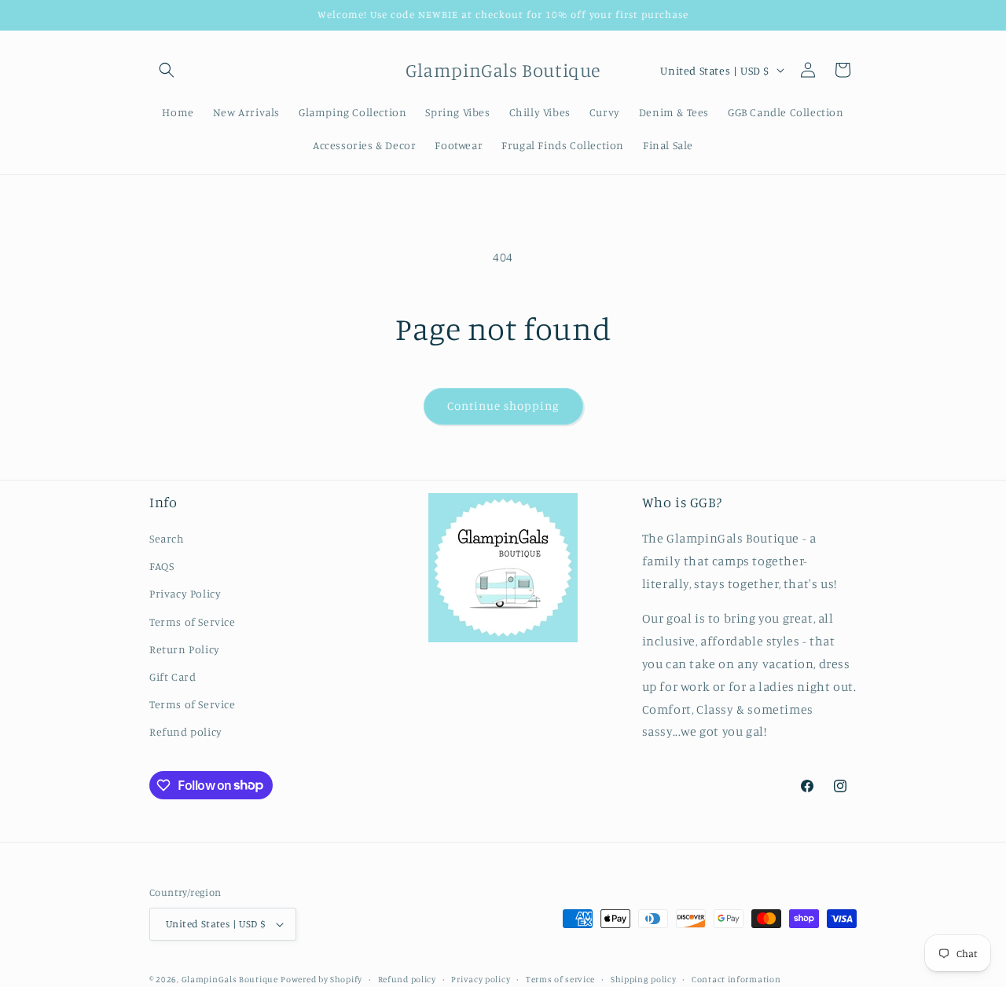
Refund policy (185, 731)
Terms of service (560, 979)
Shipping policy (644, 979)
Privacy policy (480, 979)
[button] (166, 70)
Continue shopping (503, 405)
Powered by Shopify (321, 979)
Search (167, 538)
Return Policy (184, 649)
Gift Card (172, 676)
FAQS (161, 565)
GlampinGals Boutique (230, 979)
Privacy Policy (185, 593)
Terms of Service (192, 621)
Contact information (736, 979)
